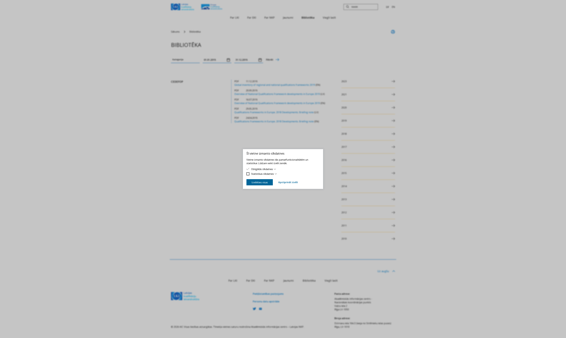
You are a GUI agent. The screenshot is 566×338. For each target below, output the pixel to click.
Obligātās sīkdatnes (262, 169)
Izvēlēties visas (259, 182)
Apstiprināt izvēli (288, 182)
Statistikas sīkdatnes (262, 173)
